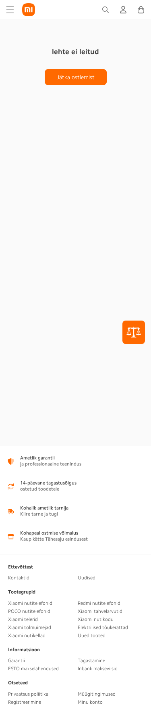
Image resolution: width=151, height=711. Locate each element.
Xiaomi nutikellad (27, 635)
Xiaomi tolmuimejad (29, 627)
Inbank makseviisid (98, 668)
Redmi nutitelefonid (99, 603)
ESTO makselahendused (33, 668)
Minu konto (90, 702)
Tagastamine (91, 660)
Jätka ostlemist (76, 77)
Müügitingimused (97, 694)
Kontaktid (18, 577)
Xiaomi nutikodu (96, 619)
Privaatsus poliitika (28, 694)
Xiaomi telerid (23, 619)
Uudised (86, 577)
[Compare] (133, 332)
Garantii (16, 660)
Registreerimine (24, 702)
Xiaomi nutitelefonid (30, 603)
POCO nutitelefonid (29, 611)
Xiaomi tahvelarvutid (100, 611)
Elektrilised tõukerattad (103, 627)
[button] (10, 10)
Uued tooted (91, 635)
